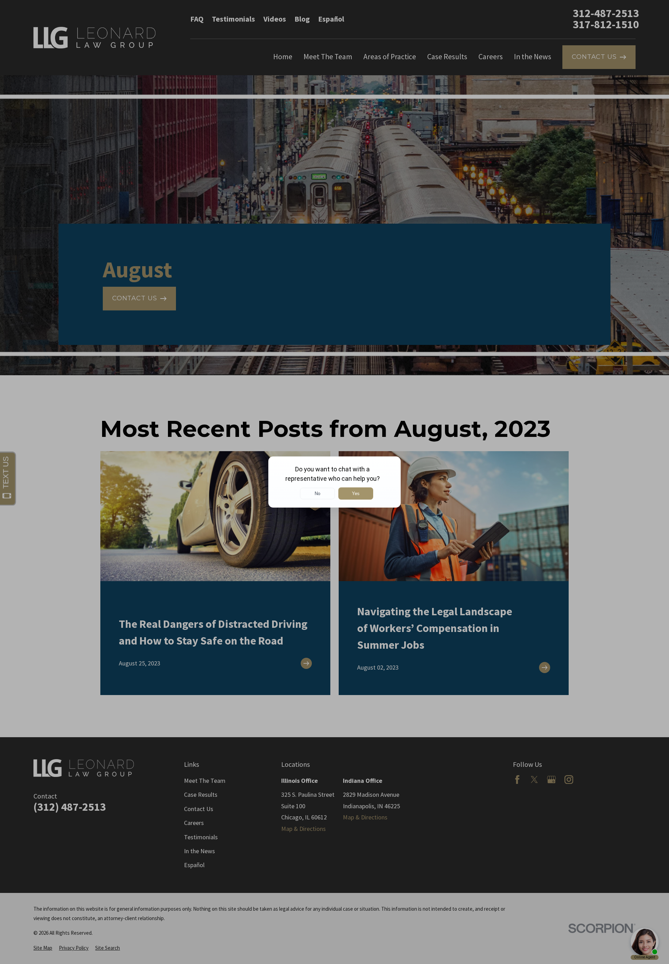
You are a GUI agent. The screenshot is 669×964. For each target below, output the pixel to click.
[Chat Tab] (334, 482)
